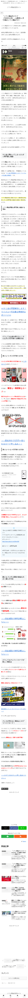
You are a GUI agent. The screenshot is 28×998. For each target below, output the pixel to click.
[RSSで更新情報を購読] (20, 836)
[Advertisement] (14, 807)
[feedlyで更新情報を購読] (7, 836)
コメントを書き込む (14, 978)
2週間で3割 (5, 788)
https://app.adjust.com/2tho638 (10, 541)
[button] (25, 507)
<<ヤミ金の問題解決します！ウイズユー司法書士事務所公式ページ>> (13, 311)
